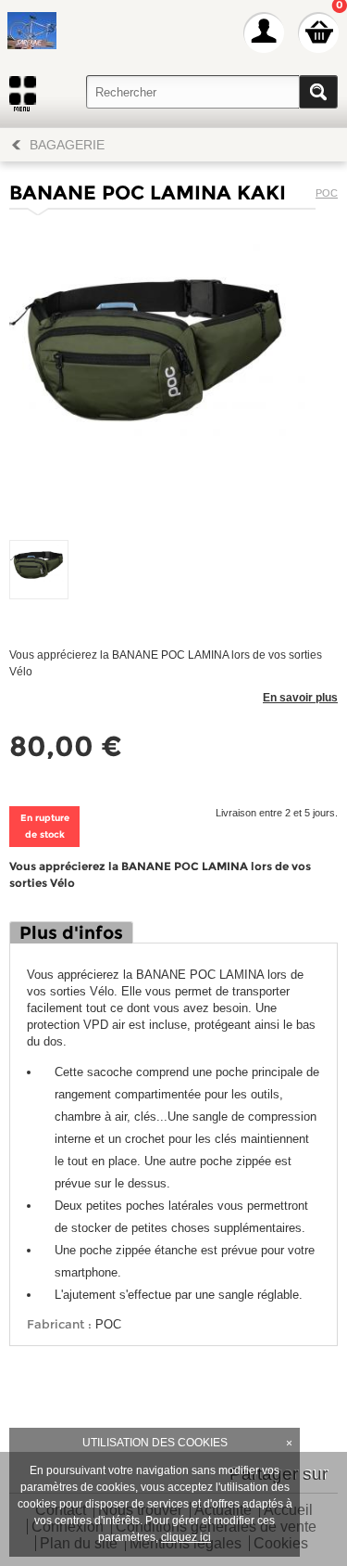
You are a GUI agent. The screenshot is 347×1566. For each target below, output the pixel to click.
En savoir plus (300, 697)
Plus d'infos (71, 932)
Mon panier (318, 32)
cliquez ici (186, 1537)
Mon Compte (263, 32)
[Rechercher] (318, 92)
